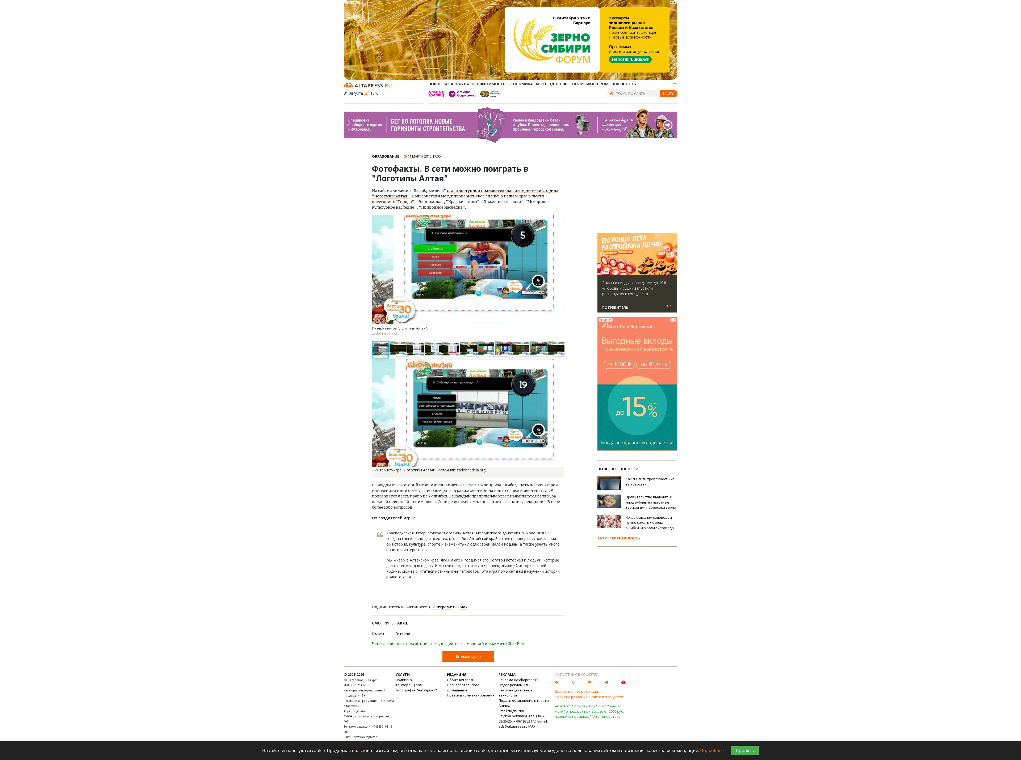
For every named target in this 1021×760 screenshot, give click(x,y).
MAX (531, 726)
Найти (668, 93)
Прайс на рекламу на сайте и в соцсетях (589, 696)
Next (672, 254)
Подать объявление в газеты (524, 700)
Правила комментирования (470, 695)
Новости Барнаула (448, 83)
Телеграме (441, 607)
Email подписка (511, 710)
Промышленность (616, 83)
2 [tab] (670, 306)
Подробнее (712, 750)
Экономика (520, 83)
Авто (540, 83)
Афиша (504, 705)
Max (463, 607)
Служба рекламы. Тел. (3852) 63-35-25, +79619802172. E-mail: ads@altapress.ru (523, 721)
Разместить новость (618, 538)
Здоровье (559, 83)
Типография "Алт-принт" (416, 690)
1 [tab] (667, 306)
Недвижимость (488, 83)
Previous (602, 254)
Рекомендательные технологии (516, 693)
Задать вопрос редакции (576, 691)
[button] (398, 350)
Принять (745, 750)
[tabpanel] (637, 275)
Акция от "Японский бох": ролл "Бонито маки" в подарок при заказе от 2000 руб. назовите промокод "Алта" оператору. (589, 711)
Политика (583, 83)
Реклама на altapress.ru (519, 679)
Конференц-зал (408, 684)
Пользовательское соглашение (463, 687)
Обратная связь (460, 679)
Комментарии (468, 656)
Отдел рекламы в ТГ (515, 684)
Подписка (403, 679)
